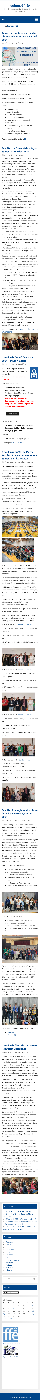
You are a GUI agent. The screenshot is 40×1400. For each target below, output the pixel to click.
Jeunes (20, 820)
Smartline (28, 1397)
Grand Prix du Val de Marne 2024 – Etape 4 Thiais (17, 359)
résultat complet (24, 625)
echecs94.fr (20, 5)
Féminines (21, 1052)
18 (33, 1311)
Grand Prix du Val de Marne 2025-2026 (20, 1211)
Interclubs (9, 1263)
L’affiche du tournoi (18, 443)
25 (33, 1314)
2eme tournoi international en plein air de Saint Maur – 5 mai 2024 (19, 36)
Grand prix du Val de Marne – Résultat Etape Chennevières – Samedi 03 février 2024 (19, 455)
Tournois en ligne (12, 1260)
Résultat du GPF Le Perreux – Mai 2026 (21, 1219)
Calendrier (10, 1242)
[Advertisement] (10, 1373)
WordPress (19, 1397)
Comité (8, 1245)
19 (4, 1314)
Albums (9, 1270)
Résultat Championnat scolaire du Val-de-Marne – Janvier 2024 (20, 813)
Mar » (11, 1319)
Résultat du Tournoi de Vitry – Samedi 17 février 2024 (19, 149)
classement (23, 329)
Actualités (29, 462)
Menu (4, 20)
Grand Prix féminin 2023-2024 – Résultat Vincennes (20, 1047)
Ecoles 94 (11, 1032)
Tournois (21, 43)
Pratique (9, 1265)
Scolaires (26, 820)
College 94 (11, 1035)
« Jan (5, 1319)
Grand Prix (22, 364)
